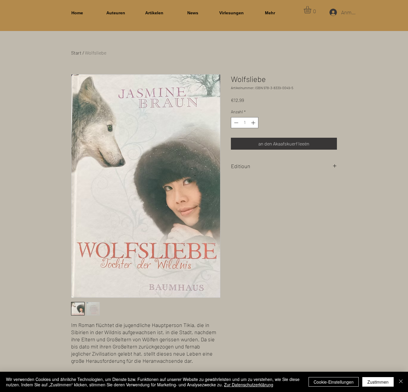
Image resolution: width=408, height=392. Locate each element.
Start (76, 52)
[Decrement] (235, 122)
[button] (312, 9)
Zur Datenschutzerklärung (248, 385)
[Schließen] (400, 381)
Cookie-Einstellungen (334, 382)
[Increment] (253, 122)
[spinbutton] (244, 122)
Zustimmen (378, 382)
